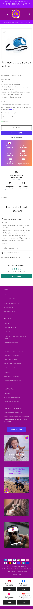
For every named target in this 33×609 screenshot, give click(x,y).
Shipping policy (11, 571)
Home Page (7, 323)
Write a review (16, 276)
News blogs (7, 393)
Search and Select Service (11, 385)
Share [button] (5, 197)
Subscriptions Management (12, 397)
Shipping (17, 104)
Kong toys (7, 372)
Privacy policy (18, 568)
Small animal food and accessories (14, 368)
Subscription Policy (9, 311)
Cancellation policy (17, 574)
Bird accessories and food (11, 355)
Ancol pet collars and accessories (13, 351)
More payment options (16, 137)
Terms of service (27, 568)
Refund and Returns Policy (11, 303)
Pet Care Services (9, 332)
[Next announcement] (30, 4)
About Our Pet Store (10, 327)
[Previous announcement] (3, 4)
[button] (4, 14)
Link (9, 589)
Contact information (22, 571)
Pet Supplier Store (15, 566)
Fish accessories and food (11, 376)
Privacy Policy (8, 295)
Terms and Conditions (10, 299)
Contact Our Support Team (12, 401)
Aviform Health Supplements (12, 364)
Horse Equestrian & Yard (11, 359)
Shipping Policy (8, 307)
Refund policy (10, 568)
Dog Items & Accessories (11, 342)
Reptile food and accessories (12, 380)
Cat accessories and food (11, 347)
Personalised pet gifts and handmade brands (15, 337)
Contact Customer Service (12, 408)
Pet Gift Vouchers (9, 389)
